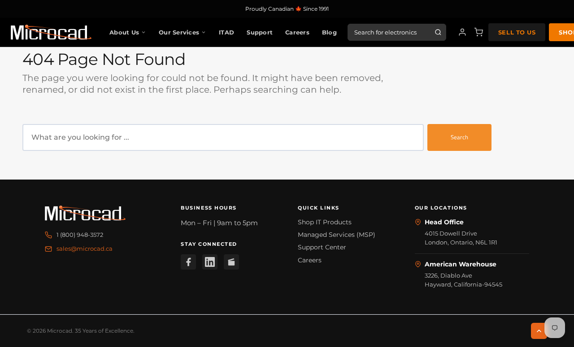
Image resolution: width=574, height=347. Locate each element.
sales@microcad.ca (85, 248)
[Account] (462, 32)
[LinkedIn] (209, 262)
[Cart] (478, 32)
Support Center (322, 247)
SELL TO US (516, 32)
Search (459, 137)
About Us (124, 32)
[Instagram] (231, 262)
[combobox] (223, 137)
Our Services (179, 32)
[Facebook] (188, 262)
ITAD (226, 32)
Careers (297, 32)
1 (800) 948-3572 (80, 234)
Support (260, 32)
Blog (329, 32)
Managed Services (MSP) (336, 235)
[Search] (438, 32)
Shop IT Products (325, 222)
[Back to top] (539, 331)
